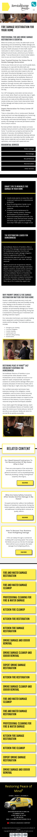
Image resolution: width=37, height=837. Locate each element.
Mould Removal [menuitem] (29, 159)
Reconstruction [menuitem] (29, 164)
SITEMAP (11, 795)
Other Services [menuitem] (29, 169)
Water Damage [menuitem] (29, 149)
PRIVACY (17, 795)
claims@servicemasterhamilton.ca (20, 819)
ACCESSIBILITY (24, 795)
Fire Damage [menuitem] (30, 154)
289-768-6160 (19, 817)
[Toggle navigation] (33, 10)
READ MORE (25, 483)
